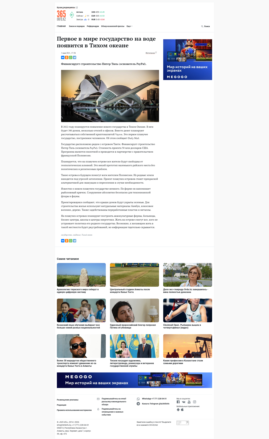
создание (77, 234)
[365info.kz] (63, 15)
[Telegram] (74, 57)
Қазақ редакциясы (66, 7)
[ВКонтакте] (62, 57)
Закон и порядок (77, 26)
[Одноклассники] (66, 57)
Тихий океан (87, 234)
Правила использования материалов (74, 410)
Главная (61, 26)
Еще (129, 26)
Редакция (61, 405)
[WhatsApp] (70, 57)
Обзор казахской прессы (112, 26)
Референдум (93, 26)
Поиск (207, 26)
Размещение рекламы (67, 400)
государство (66, 234)
